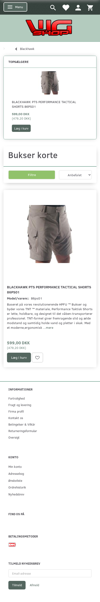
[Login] (78, 7)
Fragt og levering (19, 405)
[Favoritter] (65, 7)
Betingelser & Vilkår (21, 424)
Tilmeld (17, 585)
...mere (48, 327)
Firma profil (16, 411)
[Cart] (90, 7)
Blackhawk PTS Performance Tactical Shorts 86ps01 (44, 104)
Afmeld (34, 585)
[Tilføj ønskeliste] (37, 357)
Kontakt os (15, 418)
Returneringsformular (22, 431)
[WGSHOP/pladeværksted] (50, 27)
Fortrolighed (16, 398)
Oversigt (14, 437)
